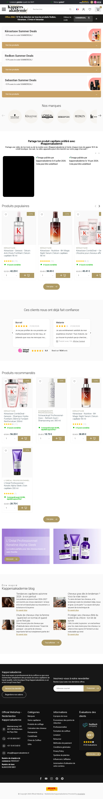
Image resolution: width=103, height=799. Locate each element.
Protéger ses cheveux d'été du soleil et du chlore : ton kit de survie (83, 618)
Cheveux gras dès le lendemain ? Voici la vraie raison (84, 595)
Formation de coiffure (61, 731)
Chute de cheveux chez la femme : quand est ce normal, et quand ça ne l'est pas (32, 618)
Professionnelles (60, 727)
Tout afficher (50, 643)
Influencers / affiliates (62, 759)
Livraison (56, 735)
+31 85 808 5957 (13, 738)
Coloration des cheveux (37, 728)
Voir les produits (12, 45)
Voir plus (49, 287)
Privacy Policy (58, 751)
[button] (18, 176)
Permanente (32, 732)
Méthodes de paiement (62, 743)
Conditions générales (61, 747)
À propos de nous (60, 716)
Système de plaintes (61, 755)
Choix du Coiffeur (34, 740)
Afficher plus (91, 754)
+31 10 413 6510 (13, 746)
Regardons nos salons (14, 695)
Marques (31, 716)
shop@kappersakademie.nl (18, 753)
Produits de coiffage (36, 724)
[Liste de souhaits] (90, 9)
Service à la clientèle (13, 688)
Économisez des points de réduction (63, 721)
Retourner (57, 739)
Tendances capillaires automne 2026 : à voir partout (31, 595)
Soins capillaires (34, 720)
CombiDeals (32, 736)
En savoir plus (21, 610)
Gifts (30, 744)
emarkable (81, 794)
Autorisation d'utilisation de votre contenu (64, 764)
